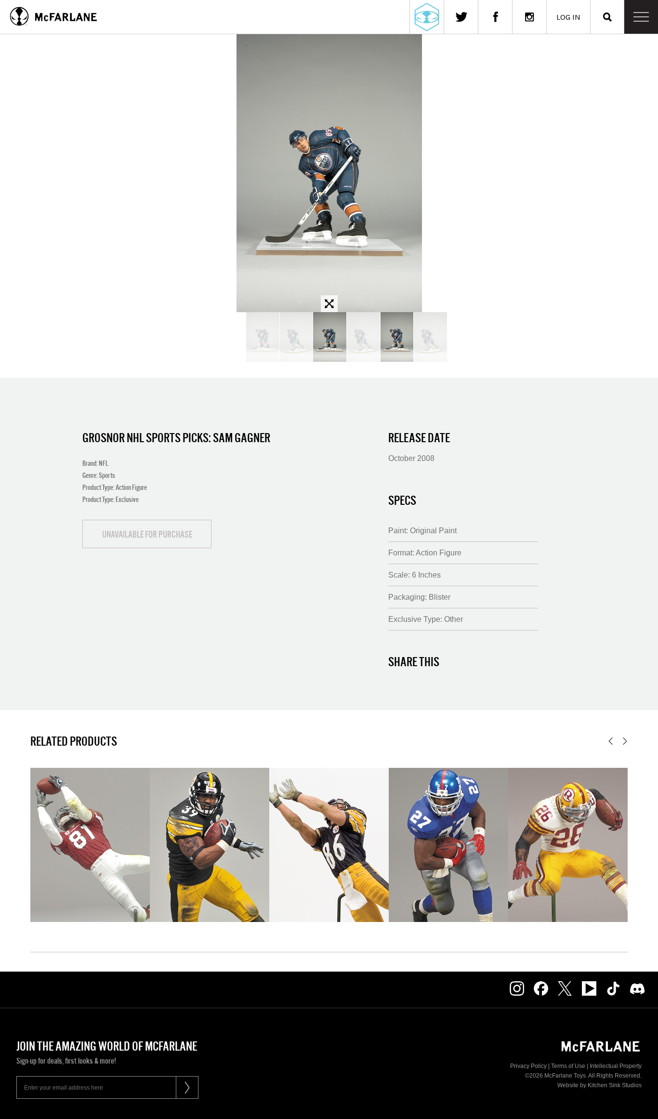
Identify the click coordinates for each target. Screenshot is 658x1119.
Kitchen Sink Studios (615, 1085)
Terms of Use (568, 1066)
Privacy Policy (528, 1066)
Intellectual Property (616, 1066)
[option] (329, 173)
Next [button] (625, 741)
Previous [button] (610, 741)
